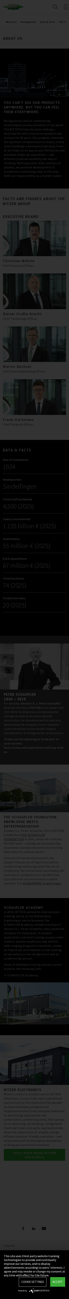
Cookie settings (32, 1282)
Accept (58, 1282)
